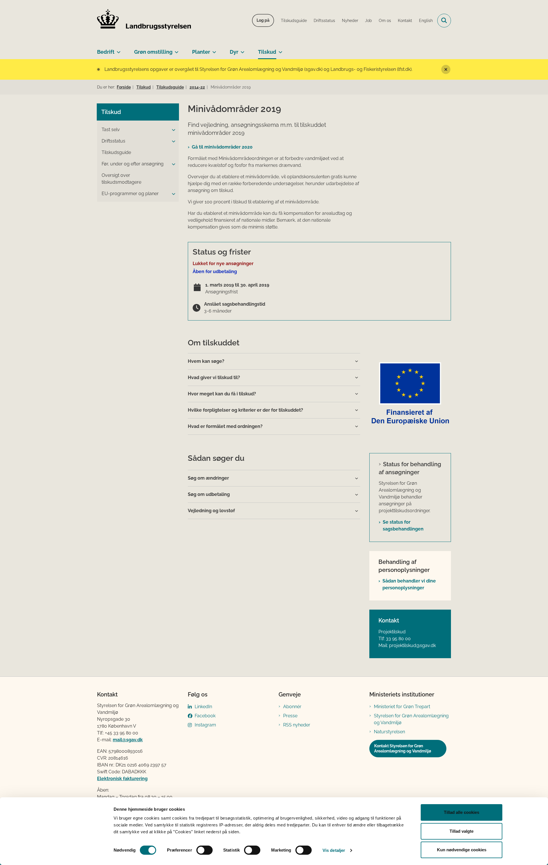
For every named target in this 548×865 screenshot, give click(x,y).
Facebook (205, 715)
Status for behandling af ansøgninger (410, 468)
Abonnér (292, 706)
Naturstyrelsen (389, 731)
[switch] (204, 850)
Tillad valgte (462, 831)
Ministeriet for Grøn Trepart (402, 706)
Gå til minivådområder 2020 (222, 147)
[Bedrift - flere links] (117, 49)
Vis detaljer (334, 850)
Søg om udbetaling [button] (209, 494)
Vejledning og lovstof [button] (211, 510)
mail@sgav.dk (128, 739)
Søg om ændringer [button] (208, 478)
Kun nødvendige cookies (461, 849)
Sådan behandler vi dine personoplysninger (409, 584)
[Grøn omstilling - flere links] (175, 49)
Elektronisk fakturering (122, 778)
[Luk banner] (445, 69)
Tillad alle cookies (461, 812)
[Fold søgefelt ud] (444, 20)
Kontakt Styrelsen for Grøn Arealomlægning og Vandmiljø (402, 748)
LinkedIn (203, 706)
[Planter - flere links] (213, 49)
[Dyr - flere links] (241, 49)
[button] (172, 130)
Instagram (205, 725)
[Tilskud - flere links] (279, 49)
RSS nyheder (296, 725)
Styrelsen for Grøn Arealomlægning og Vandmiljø (411, 719)
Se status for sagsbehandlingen (403, 525)
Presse (290, 715)
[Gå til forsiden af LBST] (144, 20)
